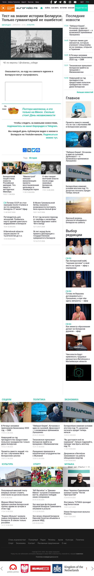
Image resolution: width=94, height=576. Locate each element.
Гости (4, 2)
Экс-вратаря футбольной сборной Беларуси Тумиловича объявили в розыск (47, 506)
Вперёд (92, 568)
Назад (2, 568)
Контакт (31, 543)
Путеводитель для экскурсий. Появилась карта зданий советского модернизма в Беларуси (15, 220)
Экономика (71, 399)
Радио (43, 540)
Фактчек (30, 2)
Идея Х (24, 2)
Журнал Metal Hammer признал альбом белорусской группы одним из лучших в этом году (15, 505)
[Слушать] (70, 258)
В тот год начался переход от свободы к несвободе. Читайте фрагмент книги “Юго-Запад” (45, 220)
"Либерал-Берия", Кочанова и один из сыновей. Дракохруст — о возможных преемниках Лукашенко (81, 30)
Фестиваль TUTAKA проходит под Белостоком (77, 503)
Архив (60, 540)
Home (41, 8)
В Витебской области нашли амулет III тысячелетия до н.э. (13, 233)
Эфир (37, 2)
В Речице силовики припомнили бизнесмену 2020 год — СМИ (80, 57)
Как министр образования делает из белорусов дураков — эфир (78, 328)
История (33, 158)
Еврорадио (6, 25)
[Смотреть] (5, 202)
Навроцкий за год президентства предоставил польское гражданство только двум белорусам (79, 82)
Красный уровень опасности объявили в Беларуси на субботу (76, 220)
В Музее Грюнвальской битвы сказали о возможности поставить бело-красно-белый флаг (44, 206)
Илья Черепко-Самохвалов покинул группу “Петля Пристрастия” (76, 492)
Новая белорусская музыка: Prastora (77, 513)
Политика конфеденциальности (47, 557)
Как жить (55, 8)
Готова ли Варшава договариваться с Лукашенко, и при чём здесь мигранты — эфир (77, 297)
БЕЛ (82, 2)
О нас (64, 543)
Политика (39, 399)
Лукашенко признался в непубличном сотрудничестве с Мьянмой (46, 453)
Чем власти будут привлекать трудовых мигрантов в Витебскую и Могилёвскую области (78, 358)
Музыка (69, 464)
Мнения (71, 8)
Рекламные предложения (48, 543)
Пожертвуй (33, 540)
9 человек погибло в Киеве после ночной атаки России (78, 384)
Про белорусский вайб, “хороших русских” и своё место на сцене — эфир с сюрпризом (77, 264)
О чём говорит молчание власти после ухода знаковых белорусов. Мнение (50, 182)
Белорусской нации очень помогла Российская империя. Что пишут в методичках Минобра (9, 184)
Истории (63, 8)
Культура (30, 25)
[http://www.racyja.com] (86, 568)
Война (47, 8)
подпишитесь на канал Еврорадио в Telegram (32, 126)
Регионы (51, 540)
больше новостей (85, 92)
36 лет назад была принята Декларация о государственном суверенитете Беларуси (44, 234)
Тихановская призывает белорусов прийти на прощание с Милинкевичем (80, 68)
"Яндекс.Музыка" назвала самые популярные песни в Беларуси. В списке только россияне (14, 519)
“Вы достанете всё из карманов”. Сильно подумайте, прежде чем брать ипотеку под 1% (78, 443)
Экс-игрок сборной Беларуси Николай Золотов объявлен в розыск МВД (46, 518)
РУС (87, 2)
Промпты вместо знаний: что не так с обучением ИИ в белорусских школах (78, 124)
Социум (6, 399)
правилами (79, 554)
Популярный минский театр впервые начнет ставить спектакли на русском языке (14, 492)
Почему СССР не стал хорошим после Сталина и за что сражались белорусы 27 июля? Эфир (16, 206)
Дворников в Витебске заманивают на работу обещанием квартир (74, 455)
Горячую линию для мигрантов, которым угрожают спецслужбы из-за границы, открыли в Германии (80, 44)
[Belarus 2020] (38, 569)
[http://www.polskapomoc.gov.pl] (11, 568)
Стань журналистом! (17, 540)
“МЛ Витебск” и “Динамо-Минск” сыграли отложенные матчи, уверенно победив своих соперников (46, 493)
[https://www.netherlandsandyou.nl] (66, 568)
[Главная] (27, 8)
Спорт (37, 464)
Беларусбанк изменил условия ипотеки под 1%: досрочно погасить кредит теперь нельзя (78, 189)
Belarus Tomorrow (14, 2)
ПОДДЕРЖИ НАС (81, 8)
